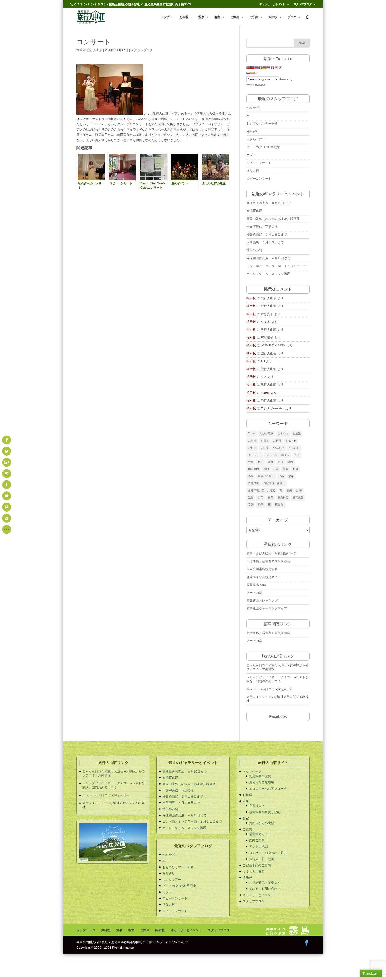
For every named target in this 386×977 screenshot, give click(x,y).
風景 (260, 504)
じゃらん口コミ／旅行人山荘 (266, 665)
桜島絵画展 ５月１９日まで (266, 234)
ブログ (291, 17)
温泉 (201, 17)
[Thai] (256, 73)
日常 (276, 469)
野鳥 (260, 497)
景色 (285, 469)
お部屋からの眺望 (261, 823)
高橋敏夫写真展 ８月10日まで (268, 203)
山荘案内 (253, 469)
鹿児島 (279, 504)
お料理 (183, 17)
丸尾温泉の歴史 (260, 776)
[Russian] (248, 73)
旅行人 (251, 697)
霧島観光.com (256, 585)
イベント (293, 447)
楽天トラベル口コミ (260, 689)
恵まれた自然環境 (261, 782)
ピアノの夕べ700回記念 (263, 147)
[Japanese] (276, 67)
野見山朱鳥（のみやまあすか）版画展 (273, 219)
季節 (290, 461)
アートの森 (254, 592)
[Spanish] (252, 73)
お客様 (252, 440)
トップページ (252, 771)
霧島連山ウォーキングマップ (266, 608)
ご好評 (252, 447)
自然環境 (253, 483)
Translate (260, 84)
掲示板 (273, 17)
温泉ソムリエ (266, 476)
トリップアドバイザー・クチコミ (269, 677)
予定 (296, 455)
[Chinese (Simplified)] (248, 67)
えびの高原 (266, 433)
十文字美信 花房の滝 (262, 226)
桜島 (295, 469)
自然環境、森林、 (274, 483)
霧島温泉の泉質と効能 (264, 812)
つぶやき (278, 447)
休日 (260, 461)
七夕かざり (254, 107)
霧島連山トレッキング (262, 600)
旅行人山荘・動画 (261, 859)
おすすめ (282, 433)
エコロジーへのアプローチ (268, 788)
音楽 (251, 504)
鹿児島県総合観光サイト (263, 577)
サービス (271, 455)
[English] (256, 67)
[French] (260, 67)
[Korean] (280, 67)
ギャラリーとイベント (272, 4)
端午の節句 (254, 250)
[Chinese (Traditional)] (252, 67)
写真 (270, 461)
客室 (217, 17)
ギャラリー (255, 455)
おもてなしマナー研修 (262, 123)
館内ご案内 (257, 840)
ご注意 (265, 447)
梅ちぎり (252, 131)
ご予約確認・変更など (264, 882)
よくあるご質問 (253, 871)
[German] (264, 67)
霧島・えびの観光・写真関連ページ (271, 553)
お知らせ (291, 440)
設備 (251, 497)
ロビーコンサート (258, 163)
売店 (280, 461)
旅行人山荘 (94, 50)
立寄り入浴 (257, 806)
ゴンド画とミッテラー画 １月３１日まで (276, 266)
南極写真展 (254, 211)
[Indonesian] (268, 67)
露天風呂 (298, 497)
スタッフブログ (303, 4)
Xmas (251, 433)
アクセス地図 (258, 846)
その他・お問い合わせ (264, 889)
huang (265, 392)
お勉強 (297, 433)
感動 (266, 469)
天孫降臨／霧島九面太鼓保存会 (268, 561)
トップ (164, 17)
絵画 (281, 476)
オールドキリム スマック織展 (268, 274)
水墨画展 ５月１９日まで (265, 242)
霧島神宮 (283, 497)
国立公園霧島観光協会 (262, 569)
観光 (289, 490)
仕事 (251, 461)
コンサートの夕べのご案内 (268, 853)
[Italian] (272, 67)
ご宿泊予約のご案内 (257, 865)
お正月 (277, 440)
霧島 (270, 497)
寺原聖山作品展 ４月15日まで (270, 258)
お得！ (265, 440)
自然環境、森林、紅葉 (261, 490)
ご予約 (254, 17)
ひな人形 (252, 171)
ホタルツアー (255, 139)
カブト (251, 155)
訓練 (299, 490)
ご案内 (235, 17)
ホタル (285, 455)
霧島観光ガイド (260, 834)
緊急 (291, 476)
